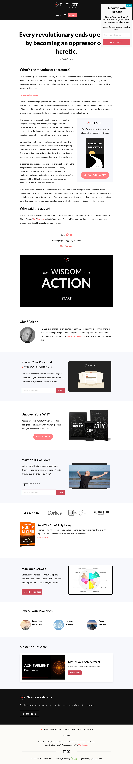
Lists (84, 729)
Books (64, 729)
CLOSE (129, 5)
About (59, 15)
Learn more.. (43, 537)
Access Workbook (43, 437)
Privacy (90, 729)
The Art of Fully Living (76, 336)
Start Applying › (66, 246)
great (63, 240)
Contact (67, 736)
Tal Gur (44, 329)
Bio (34, 219)
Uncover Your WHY (36, 414)
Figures (78, 729)
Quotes (40, 219)
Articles (58, 729)
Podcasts (71, 729)
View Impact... (83, 745)
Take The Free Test (32, 591)
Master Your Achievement (84, 661)
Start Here (29, 713)
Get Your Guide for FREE (95, 175)
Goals (52, 729)
